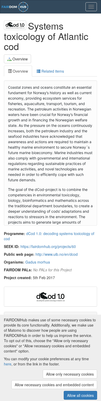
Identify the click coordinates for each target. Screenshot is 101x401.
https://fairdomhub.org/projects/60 (48, 246)
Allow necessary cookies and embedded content (54, 384)
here (7, 364)
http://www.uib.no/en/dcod (56, 254)
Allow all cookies (80, 395)
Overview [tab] (20, 71)
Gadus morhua (37, 262)
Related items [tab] (52, 71)
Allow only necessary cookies (70, 374)
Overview (20, 58)
